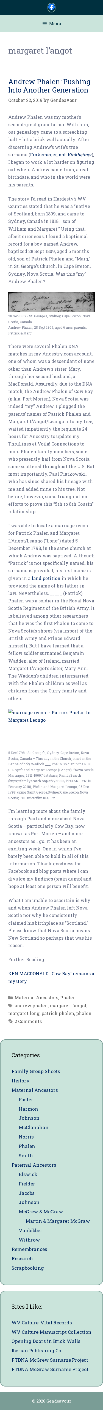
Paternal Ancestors (34, 1165)
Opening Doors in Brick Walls (46, 1341)
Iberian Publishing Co (36, 1350)
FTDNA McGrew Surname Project (50, 1360)
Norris (26, 1137)
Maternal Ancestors (36, 997)
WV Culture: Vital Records (42, 1322)
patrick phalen (57, 1013)
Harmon (28, 1109)
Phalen (68, 997)
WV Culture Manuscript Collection (51, 1332)
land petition (46, 578)
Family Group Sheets (36, 1071)
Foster (26, 1099)
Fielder (27, 1183)
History (21, 1080)
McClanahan (34, 1127)
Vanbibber (30, 1230)
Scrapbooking (28, 1268)
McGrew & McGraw (41, 1211)
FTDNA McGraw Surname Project (50, 1369)
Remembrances (29, 1249)
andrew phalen (31, 1005)
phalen (83, 1013)
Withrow (29, 1240)
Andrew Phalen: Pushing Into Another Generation (49, 85)
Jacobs (27, 1193)
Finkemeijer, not (61, 154)
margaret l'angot (68, 1005)
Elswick (28, 1174)
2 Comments (28, 1021)
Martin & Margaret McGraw (58, 1221)
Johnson (29, 1118)
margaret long (24, 1013)
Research (22, 1258)
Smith (26, 1155)
